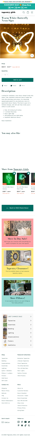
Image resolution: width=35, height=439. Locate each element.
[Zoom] (32, 55)
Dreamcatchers (6, 363)
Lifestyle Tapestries (23, 361)
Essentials (5, 365)
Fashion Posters (22, 373)
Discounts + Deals (23, 395)
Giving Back (21, 410)
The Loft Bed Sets (23, 368)
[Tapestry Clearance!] (17, 258)
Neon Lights (21, 370)
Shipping (4, 388)
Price (3, 63)
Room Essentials (22, 398)
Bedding (4, 361)
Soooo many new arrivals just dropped (17, 1)
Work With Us (6, 403)
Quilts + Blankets (7, 370)
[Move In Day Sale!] (17, 228)
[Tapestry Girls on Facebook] (22, 422)
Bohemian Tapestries (23, 358)
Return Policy (5, 390)
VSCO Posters (21, 375)
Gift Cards (4, 380)
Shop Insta (21, 403)
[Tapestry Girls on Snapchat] (22, 425)
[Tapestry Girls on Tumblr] (29, 425)
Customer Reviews (23, 390)
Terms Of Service (22, 405)
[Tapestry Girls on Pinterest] (19, 425)
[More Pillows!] (17, 287)
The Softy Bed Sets (23, 365)
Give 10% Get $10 (22, 400)
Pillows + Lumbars (7, 373)
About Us (20, 388)
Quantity (5, 71)
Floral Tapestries (22, 363)
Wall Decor (5, 378)
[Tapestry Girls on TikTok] (25, 425)
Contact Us (5, 398)
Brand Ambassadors (7, 400)
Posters (4, 375)
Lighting (4, 368)
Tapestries (5, 358)
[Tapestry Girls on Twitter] (29, 422)
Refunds (4, 393)
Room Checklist (22, 393)
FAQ (3, 395)
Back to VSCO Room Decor (18, 208)
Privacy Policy (21, 408)
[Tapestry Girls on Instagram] (19, 422)
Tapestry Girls (21, 169)
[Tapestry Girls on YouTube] (25, 422)
